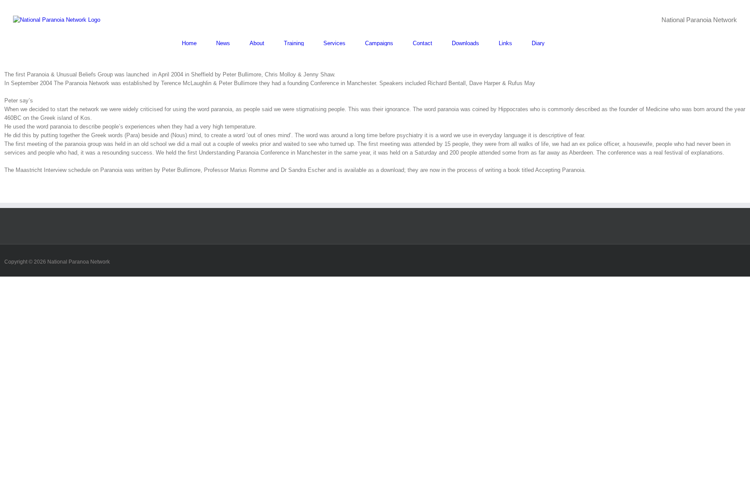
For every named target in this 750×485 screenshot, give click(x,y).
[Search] (566, 43)
